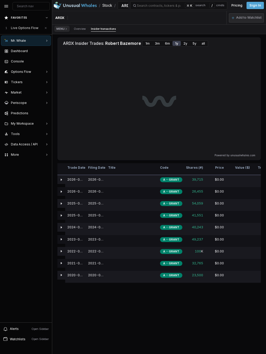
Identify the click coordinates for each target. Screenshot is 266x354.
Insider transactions (103, 28)
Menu (60, 28)
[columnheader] (61, 169)
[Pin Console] (46, 61)
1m (147, 43)
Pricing (236, 5)
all (203, 43)
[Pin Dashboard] (46, 51)
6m (167, 43)
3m (157, 43)
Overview (80, 28)
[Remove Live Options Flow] (46, 28)
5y (194, 43)
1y (176, 43)
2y (185, 43)
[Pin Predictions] (46, 113)
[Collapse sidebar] (6, 6)
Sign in (255, 5)
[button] (246, 18)
